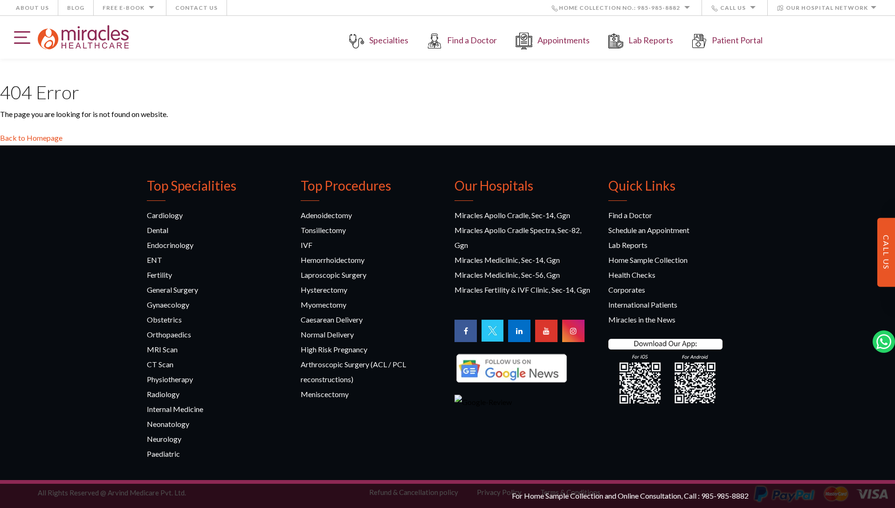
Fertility (159, 274)
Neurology (164, 438)
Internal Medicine (175, 409)
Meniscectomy (325, 394)
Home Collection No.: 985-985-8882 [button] (620, 7)
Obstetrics (164, 319)
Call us (886, 252)
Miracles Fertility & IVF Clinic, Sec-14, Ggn (522, 289)
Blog (75, 7)
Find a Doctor (472, 40)
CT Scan (160, 364)
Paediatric (163, 453)
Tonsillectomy (323, 230)
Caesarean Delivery (332, 319)
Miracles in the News (641, 319)
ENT (154, 259)
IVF (306, 244)
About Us (32, 7)
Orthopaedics (169, 334)
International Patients (642, 304)
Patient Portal (737, 40)
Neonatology (168, 423)
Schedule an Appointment (648, 230)
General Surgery (172, 289)
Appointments (563, 40)
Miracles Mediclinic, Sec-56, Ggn (507, 274)
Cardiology (165, 215)
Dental (157, 230)
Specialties (388, 40)
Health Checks (631, 274)
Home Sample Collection (648, 259)
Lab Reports (650, 40)
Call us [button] (733, 7)
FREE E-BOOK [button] (124, 7)
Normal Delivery (327, 334)
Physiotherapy (170, 379)
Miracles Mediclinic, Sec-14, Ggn (507, 259)
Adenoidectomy (326, 215)
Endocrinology (170, 244)
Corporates (626, 289)
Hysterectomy (324, 289)
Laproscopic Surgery (333, 274)
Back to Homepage (31, 137)
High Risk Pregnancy (334, 349)
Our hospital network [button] (826, 7)
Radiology (163, 394)
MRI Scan (162, 349)
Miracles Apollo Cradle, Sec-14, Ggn (512, 215)
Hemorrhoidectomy (333, 259)
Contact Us (196, 7)
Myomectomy (323, 304)
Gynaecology (168, 304)
